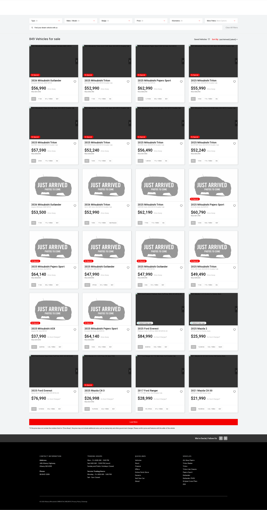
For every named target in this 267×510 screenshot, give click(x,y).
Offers (137, 469)
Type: (33, 21)
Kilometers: (176, 21)
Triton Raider (188, 463)
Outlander (186, 475)
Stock (137, 463)
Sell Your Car (140, 478)
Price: (139, 21)
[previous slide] (30, 61)
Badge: (104, 21)
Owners (138, 475)
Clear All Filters (232, 28)
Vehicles (138, 460)
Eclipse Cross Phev (190, 481)
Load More (133, 422)
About (137, 481)
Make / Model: (72, 21)
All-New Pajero (189, 460)
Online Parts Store (142, 472)
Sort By (215, 39)
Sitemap (84, 501)
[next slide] (76, 61)
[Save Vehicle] (75, 82)
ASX (184, 484)
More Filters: (211, 21)
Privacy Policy (76, 501)
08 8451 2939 (45, 474)
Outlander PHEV (189, 478)
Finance (138, 466)
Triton (185, 466)
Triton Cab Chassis (190, 469)
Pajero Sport (187, 472)
